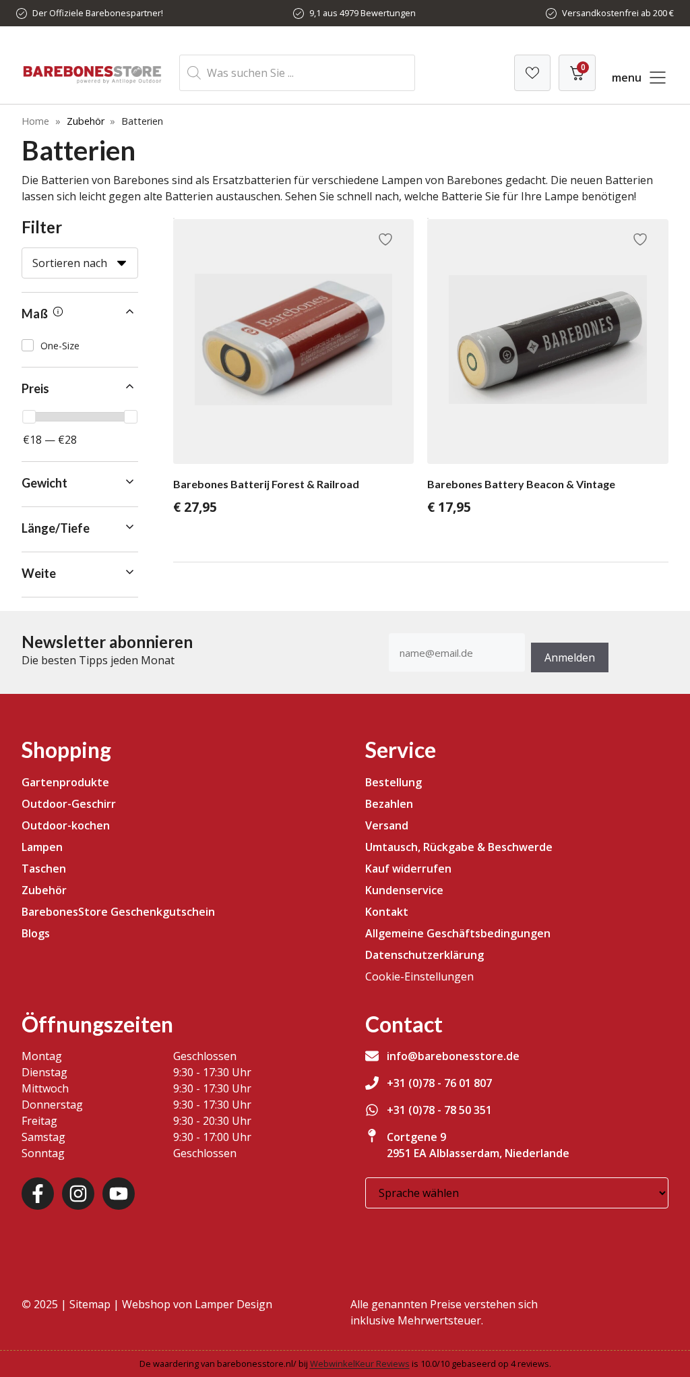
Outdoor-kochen (66, 825)
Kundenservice (404, 890)
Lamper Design (233, 1304)
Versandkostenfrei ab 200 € (618, 13)
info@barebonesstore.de (453, 1056)
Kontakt (386, 911)
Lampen (42, 847)
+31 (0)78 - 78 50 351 (439, 1110)
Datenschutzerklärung (424, 954)
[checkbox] (80, 345)
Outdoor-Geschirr (69, 803)
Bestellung (393, 782)
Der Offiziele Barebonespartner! (97, 13)
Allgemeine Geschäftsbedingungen (458, 933)
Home (35, 121)
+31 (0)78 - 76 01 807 (439, 1083)
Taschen (44, 868)
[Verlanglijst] (532, 73)
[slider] (29, 416)
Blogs (36, 933)
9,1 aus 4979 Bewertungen (362, 13)
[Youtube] (118, 1193)
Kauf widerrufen (408, 868)
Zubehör (85, 121)
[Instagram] (78, 1193)
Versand (386, 825)
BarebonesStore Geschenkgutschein (118, 911)
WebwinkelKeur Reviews (360, 1363)
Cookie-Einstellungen (419, 976)
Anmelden (569, 657)
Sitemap (90, 1304)
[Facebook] (38, 1193)
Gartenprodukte (65, 782)
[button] (80, 313)
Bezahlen (389, 803)
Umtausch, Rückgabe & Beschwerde (459, 847)
